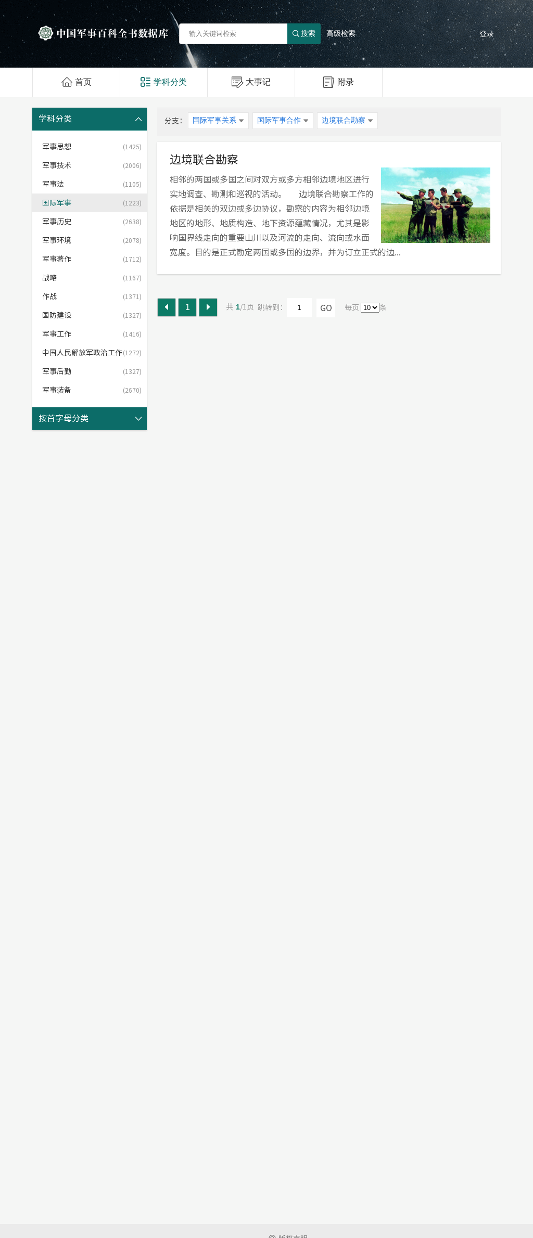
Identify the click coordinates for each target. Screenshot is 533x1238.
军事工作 (92, 334)
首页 (83, 82)
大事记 (258, 82)
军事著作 (92, 259)
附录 (345, 82)
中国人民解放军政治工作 (92, 352)
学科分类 (170, 82)
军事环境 (92, 240)
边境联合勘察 (204, 159)
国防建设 (92, 315)
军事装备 (92, 390)
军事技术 (92, 165)
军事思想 (92, 146)
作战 (92, 296)
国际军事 (92, 203)
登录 (486, 34)
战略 (92, 277)
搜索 (308, 33)
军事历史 (92, 221)
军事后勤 (92, 371)
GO (326, 308)
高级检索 (341, 33)
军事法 (92, 184)
